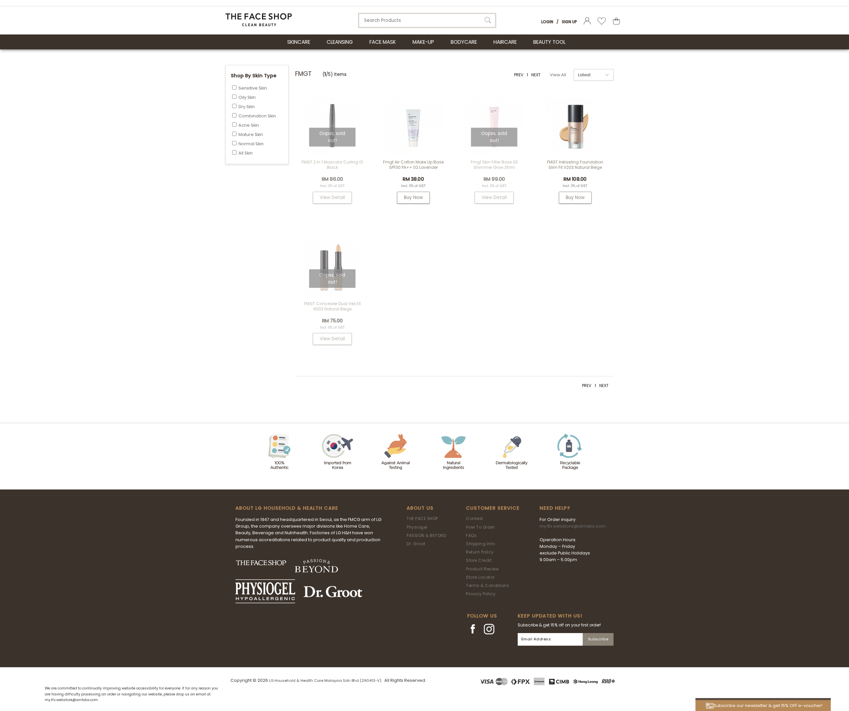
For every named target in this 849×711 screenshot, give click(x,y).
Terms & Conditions (487, 585)
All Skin (245, 153)
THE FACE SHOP (422, 518)
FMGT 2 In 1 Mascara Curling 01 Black (332, 164)
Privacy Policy (480, 594)
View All (558, 75)
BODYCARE (464, 41)
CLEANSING (340, 41)
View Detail (332, 197)
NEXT (536, 75)
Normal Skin (251, 144)
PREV (518, 75)
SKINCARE (298, 41)
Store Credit (478, 560)
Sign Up (569, 22)
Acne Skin (248, 125)
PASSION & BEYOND (426, 535)
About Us (420, 508)
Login (547, 22)
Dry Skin (246, 106)
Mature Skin (250, 134)
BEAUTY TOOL (549, 41)
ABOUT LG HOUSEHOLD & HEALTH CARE (286, 508)
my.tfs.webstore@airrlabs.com (573, 526)
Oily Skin (247, 97)
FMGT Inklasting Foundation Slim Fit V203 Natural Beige (575, 164)
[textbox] (427, 20)
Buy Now (413, 197)
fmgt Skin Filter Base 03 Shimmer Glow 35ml (494, 164)
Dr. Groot (416, 544)
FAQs (471, 535)
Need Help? (555, 508)
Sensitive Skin (252, 88)
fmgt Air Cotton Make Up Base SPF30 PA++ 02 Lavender (413, 164)
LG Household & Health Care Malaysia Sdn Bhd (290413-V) (325, 680)
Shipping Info (480, 544)
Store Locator (480, 577)
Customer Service (493, 508)
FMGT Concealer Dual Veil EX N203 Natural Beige (332, 306)
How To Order (480, 527)
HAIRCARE (505, 41)
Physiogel (417, 527)
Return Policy (480, 552)
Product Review (482, 569)
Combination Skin (257, 116)
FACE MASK (382, 41)
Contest (474, 518)
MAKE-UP (423, 41)
